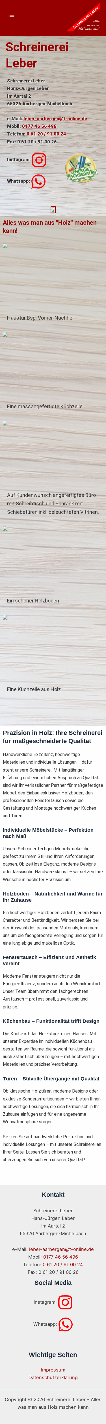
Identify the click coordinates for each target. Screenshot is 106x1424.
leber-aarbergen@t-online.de (55, 118)
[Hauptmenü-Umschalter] (12, 16)
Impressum (53, 1370)
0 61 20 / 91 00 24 (46, 134)
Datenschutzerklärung (53, 1377)
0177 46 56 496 (39, 126)
